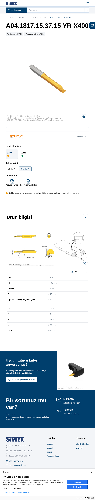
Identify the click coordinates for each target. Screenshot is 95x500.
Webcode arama (14, 10)
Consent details (8, 492)
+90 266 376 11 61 (71, 414)
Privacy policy (23, 492)
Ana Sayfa (10, 18)
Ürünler (21, 18)
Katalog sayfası (12, 185)
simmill (50, 448)
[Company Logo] (15, 439)
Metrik (77, 272)
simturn (30, 18)
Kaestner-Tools (53, 456)
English (6, 472)
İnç (87, 272)
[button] (12, 154)
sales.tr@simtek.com (71, 403)
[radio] (72, 272)
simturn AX (41, 18)
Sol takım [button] (11, 169)
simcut (49, 452)
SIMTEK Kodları (82, 444)
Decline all (77, 487)
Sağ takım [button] (25, 169)
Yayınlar (79, 448)
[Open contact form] (92, 25)
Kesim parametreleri (28, 185)
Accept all (77, 482)
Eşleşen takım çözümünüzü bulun (21, 380)
